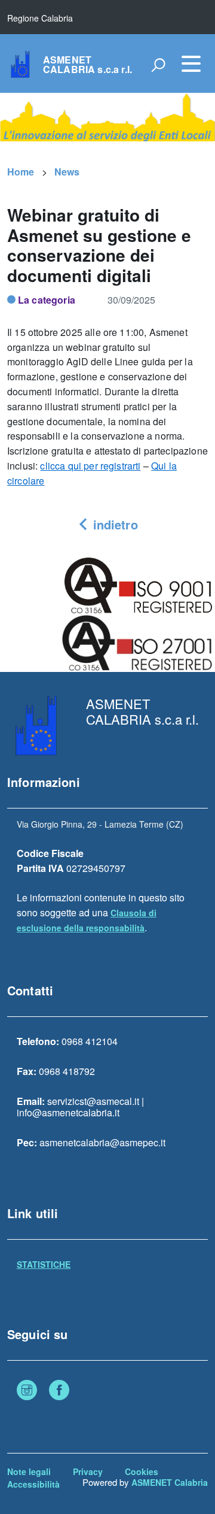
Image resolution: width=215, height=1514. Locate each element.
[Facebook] (59, 1391)
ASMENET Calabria (169, 1482)
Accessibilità (33, 1484)
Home (21, 171)
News (67, 171)
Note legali (29, 1471)
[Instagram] (27, 1391)
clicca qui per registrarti (90, 466)
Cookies (141, 1471)
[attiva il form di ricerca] (158, 65)
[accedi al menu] (191, 63)
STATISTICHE (43, 1264)
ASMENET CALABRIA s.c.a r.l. (87, 64)
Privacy (88, 1471)
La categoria (46, 300)
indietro (113, 524)
